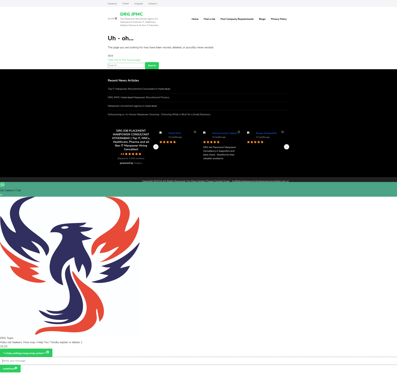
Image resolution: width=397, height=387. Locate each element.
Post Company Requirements (237, 19)
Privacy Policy (279, 19)
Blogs (262, 19)
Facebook (112, 3)
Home (195, 19)
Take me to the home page (124, 60)
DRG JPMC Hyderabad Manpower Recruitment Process (138, 97)
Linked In (152, 3)
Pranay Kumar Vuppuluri (225, 133)
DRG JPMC (131, 14)
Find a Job (209, 19)
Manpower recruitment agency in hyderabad (132, 106)
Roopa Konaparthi (266, 133)
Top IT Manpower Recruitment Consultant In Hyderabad (139, 89)
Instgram (138, 3)
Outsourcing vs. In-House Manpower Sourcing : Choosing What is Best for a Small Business (159, 114)
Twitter (125, 3)
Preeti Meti (174, 133)
